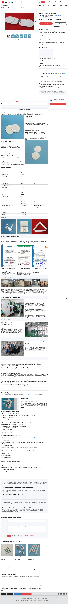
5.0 (54, 101)
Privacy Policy (50, 600)
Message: (5, 526)
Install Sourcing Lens (27, 593)
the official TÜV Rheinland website (32, 394)
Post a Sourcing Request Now (30, 535)
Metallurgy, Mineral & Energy (8, 7)
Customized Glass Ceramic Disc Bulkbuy (34, 588)
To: (6, 523)
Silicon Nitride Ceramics (20, 438)
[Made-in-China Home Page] (7, 2)
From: (6, 521)
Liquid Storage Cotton (21, 571)
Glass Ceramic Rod (5, 588)
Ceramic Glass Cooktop (18, 580)
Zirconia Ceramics (23, 437)
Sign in (66, 2)
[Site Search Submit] (43, 2)
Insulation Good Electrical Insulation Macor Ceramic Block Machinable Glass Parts (20, 558)
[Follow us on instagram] (61, 593)
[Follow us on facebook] (58, 593)
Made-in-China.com (29, 598)
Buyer (44, 5)
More (2, 590)
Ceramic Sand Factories (16, 586)
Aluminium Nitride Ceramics (30, 438)
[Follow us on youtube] (63, 593)
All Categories (4, 5)
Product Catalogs (16, 566)
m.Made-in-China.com (36, 598)
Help (48, 5)
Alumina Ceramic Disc (13, 588)
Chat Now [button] (61, 23)
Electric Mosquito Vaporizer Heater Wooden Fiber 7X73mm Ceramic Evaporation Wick (6, 558)
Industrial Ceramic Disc (46, 586)
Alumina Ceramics (16, 437)
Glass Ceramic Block (55, 586)
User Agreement (40, 600)
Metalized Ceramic (53, 569)
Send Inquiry (46, 23)
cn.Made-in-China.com (44, 598)
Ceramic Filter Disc (23, 588)
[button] (39, 2)
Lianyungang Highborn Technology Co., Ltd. (48, 15)
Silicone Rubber (36, 571)
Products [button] (18, 2)
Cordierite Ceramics (30, 437)
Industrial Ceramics (21, 569)
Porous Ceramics (37, 437)
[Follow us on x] (60, 593)
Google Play (10, 593)
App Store (4, 593)
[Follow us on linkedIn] (66, 593)
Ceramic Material (17, 7)
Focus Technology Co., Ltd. (26, 600)
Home (2, 7)
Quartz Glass (10, 437)
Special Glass (36, 569)
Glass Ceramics (24, 7)
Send (9, 535)
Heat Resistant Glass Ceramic (7, 580)
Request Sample (57, 26)
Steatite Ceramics (12, 438)
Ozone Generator (38, 438)
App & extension (54, 5)
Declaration (45, 600)
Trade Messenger (18, 593)
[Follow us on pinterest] (64, 593)
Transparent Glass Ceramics (28, 580)
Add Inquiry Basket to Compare (19, 39)
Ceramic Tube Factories (36, 586)
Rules (66, 5)
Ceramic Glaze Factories (26, 586)
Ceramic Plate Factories (6, 586)
